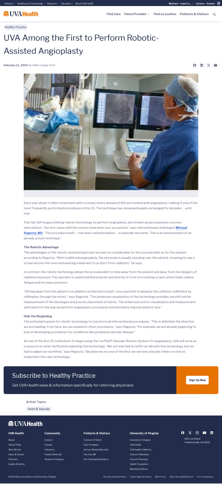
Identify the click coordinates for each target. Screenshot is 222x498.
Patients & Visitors (194, 14)
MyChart (173, 3)
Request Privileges (54, 459)
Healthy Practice (15, 27)
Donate (211, 3)
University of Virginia (140, 440)
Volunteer (50, 449)
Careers (200, 3)
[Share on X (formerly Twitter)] (208, 65)
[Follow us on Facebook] (183, 433)
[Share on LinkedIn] (201, 65)
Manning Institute (139, 469)
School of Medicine (139, 454)
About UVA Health (84, 3)
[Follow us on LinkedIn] (212, 433)
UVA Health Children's (140, 449)
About (11, 440)
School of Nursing (139, 459)
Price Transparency (205, 477)
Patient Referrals (53, 454)
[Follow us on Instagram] (197, 433)
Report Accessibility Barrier (181, 477)
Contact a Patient (93, 440)
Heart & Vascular (39, 409)
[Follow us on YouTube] (204, 433)
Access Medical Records (96, 449)
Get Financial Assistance (96, 459)
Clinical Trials (14, 444)
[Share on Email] (215, 65)
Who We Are (14, 449)
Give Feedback (91, 444)
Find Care (114, 14)
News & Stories (16, 454)
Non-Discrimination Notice (114, 477)
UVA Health (135, 444)
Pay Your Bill (90, 454)
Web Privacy (160, 477)
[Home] (21, 13)
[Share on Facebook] (195, 65)
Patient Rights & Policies (140, 477)
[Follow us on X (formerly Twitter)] (190, 433)
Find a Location (165, 14)
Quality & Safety (16, 464)
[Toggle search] (214, 14)
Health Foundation (139, 464)
